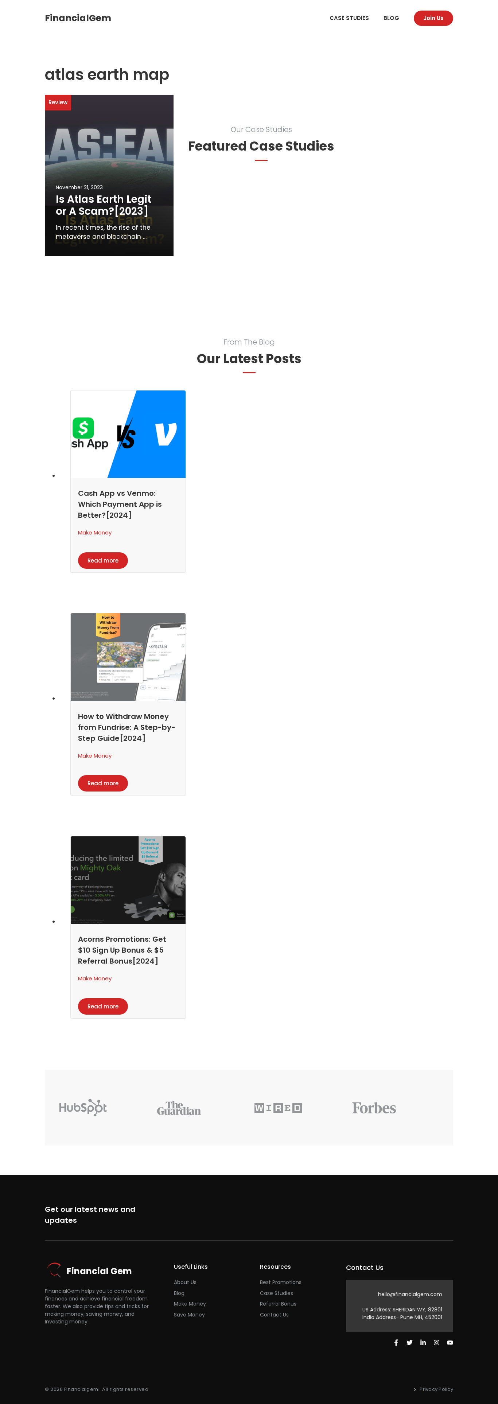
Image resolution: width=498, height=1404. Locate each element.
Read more (102, 560)
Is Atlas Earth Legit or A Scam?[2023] (103, 205)
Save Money (189, 1314)
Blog (391, 18)
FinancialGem (78, 18)
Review (57, 102)
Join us (433, 18)
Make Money (95, 532)
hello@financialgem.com (410, 1294)
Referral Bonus (278, 1303)
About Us (185, 1282)
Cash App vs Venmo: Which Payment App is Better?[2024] (120, 504)
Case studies (349, 18)
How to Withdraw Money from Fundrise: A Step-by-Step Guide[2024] (126, 727)
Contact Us (274, 1314)
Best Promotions (280, 1282)
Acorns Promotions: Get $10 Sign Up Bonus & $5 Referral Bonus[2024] (122, 950)
